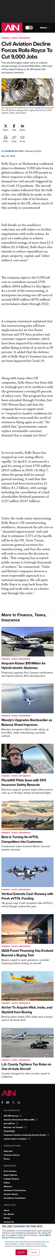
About (6, 1210)
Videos (7, 1183)
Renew (7, 1159)
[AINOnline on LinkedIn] (19, 1103)
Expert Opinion (10, 1175)
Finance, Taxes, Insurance (15, 38)
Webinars (8, 1186)
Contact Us (9, 1222)
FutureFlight (9, 1131)
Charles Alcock (14, 151)
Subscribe (8, 1151)
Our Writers (9, 1214)
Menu (43, 27)
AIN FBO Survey (11, 1116)
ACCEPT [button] (21, 1252)
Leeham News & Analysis (15, 1139)
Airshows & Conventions (15, 1190)
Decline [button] (34, 1252)
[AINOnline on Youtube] (7, 1103)
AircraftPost (9, 1123)
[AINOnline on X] (13, 1103)
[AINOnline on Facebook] (2, 1103)
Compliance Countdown (15, 1198)
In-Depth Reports (11, 1179)
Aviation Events (11, 1194)
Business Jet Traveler (13, 1127)
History (7, 1218)
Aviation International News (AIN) (19, 1120)
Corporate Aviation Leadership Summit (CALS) (25, 1135)
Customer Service (12, 1155)
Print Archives (10, 1171)
